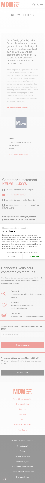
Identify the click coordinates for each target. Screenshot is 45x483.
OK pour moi (34, 256)
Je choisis (11, 256)
